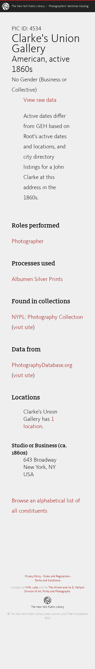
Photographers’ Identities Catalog (68, 6)
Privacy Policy (33, 576)
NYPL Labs (31, 587)
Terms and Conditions (47, 580)
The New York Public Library (28, 6)
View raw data (40, 100)
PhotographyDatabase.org (42, 365)
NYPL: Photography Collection (47, 317)
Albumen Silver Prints (37, 279)
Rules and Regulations (56, 576)
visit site (23, 327)
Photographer (28, 242)
